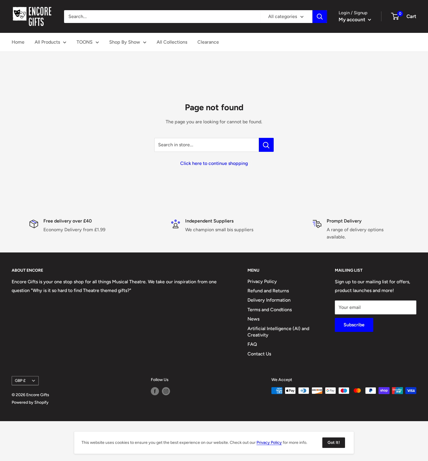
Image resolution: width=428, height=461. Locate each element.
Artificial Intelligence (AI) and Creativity (278, 332)
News (253, 319)
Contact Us (259, 354)
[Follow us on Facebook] (155, 391)
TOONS (85, 42)
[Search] (319, 16)
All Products (47, 42)
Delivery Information (269, 300)
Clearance (208, 42)
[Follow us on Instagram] (166, 391)
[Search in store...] (266, 145)
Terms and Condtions (269, 309)
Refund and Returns (268, 290)
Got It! (334, 442)
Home (18, 42)
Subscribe (354, 324)
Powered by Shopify (30, 402)
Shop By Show (124, 42)
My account (353, 19)
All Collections (172, 42)
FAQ (252, 344)
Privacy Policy (262, 281)
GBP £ (20, 380)
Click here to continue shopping (214, 163)
